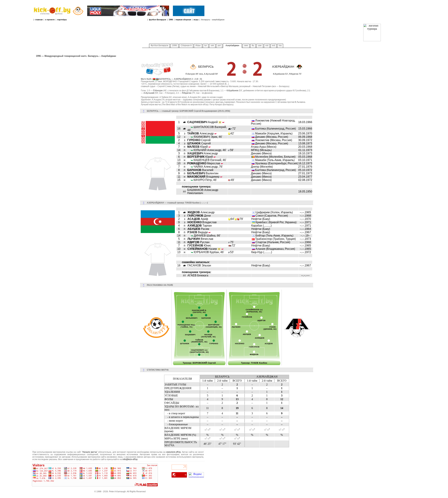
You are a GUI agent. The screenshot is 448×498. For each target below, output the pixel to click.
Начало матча (90, 452)
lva (280, 45)
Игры (198, 45)
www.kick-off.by (173, 452)
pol (219, 45)
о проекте (50, 20)
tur (205, 45)
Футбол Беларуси (159, 45)
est (266, 45)
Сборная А (186, 45)
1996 (171, 20)
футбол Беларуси (157, 20)
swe (246, 45)
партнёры (62, 20)
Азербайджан (232, 45)
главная (39, 20)
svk (212, 45)
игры (196, 20)
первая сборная (183, 20)
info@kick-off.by (130, 459)
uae (260, 45)
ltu (253, 45)
